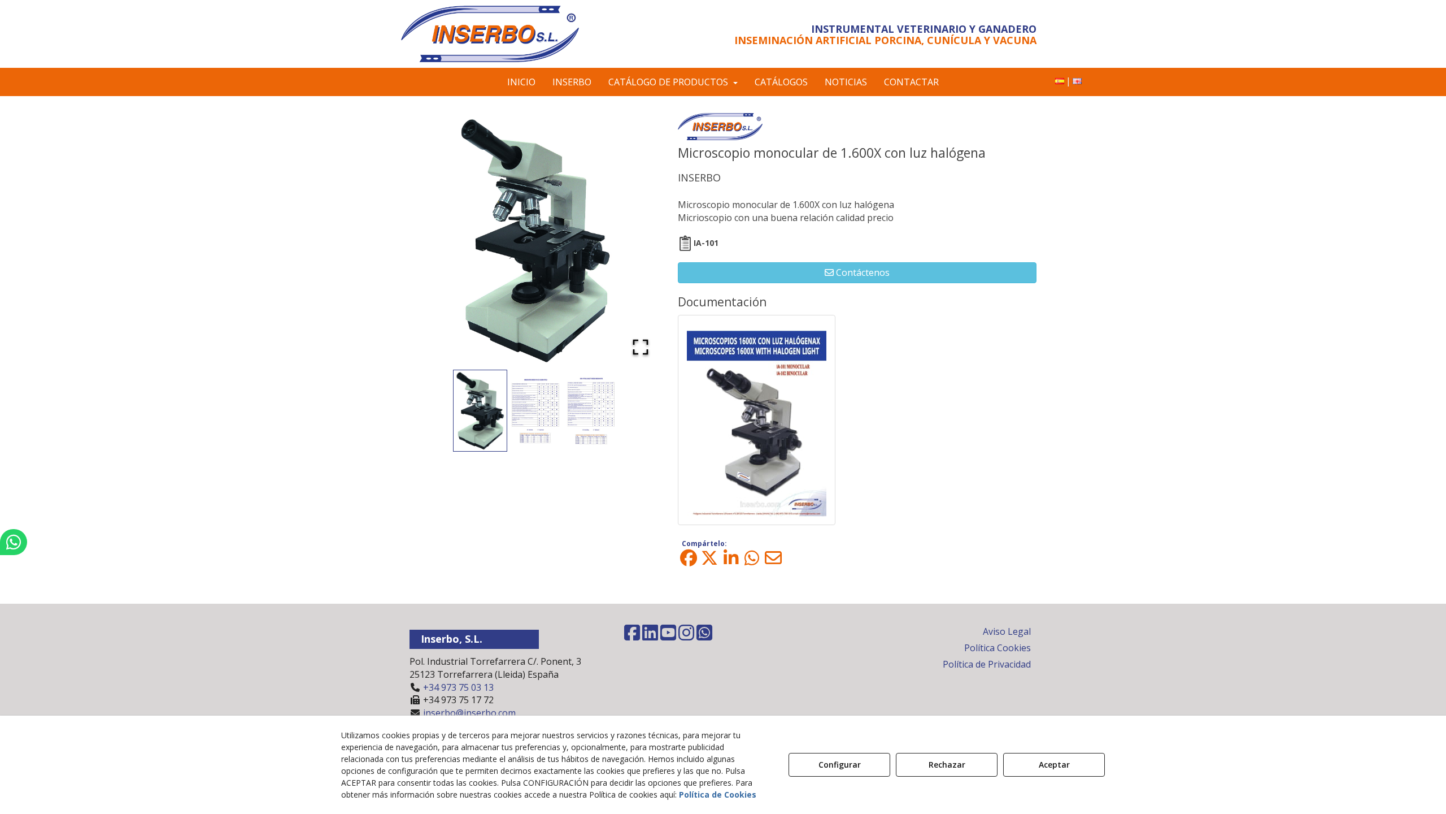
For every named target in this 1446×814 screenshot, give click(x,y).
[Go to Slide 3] (591, 410)
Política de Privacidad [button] (987, 664)
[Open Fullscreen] (640, 347)
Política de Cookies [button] (717, 794)
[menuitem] (1059, 81)
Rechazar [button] (947, 764)
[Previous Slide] (434, 240)
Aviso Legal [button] (1007, 631)
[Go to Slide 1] (480, 411)
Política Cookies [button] (997, 648)
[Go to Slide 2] (535, 411)
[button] (504, 34)
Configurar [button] (839, 764)
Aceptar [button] (1054, 764)
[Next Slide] (636, 240)
